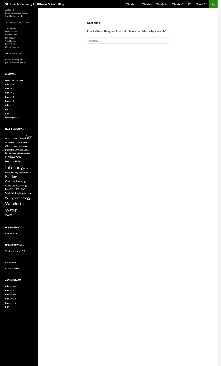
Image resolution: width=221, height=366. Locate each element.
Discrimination (24, 146)
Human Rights (13, 161)
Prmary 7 (9, 109)
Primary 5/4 (161, 4)
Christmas (11, 146)
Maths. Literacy (11, 172)
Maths (26, 168)
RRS (189, 4)
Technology (22, 198)
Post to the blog (12, 268)
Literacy (14, 167)
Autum (8, 142)
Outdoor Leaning (15, 181)
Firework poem (11, 153)
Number (11, 177)
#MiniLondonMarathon (15, 138)
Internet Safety (11, 233)
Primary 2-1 (131, 4)
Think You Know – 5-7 (15, 251)
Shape (9, 193)
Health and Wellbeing (15, 80)
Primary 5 (9, 101)
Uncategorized (12, 117)
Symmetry (27, 193)
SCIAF (22, 189)
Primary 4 (9, 97)
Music (28, 172)
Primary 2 (9, 88)
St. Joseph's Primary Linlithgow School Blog (34, 4)
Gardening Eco (24, 153)
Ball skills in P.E (17, 142)
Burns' (26, 142)
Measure (22, 172)
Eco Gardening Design (20, 150)
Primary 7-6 (201, 4)
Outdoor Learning (16, 185)
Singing (18, 193)
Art (28, 137)
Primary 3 (146, 4)
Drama (8, 150)
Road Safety (10, 189)
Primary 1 (9, 84)
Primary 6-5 (177, 4)
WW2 (8, 215)
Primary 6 (9, 105)
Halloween (13, 157)
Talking (9, 198)
